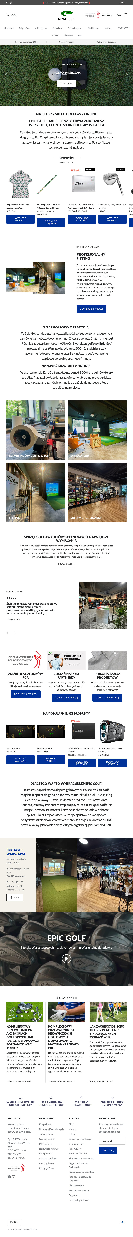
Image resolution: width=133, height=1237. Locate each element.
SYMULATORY (123, 28)
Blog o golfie (66, 998)
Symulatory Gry (76, 1143)
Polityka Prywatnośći (79, 1200)
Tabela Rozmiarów (78, 1153)
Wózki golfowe (93, 28)
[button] (66, 959)
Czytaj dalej (65, 564)
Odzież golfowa (41, 28)
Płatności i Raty (76, 1185)
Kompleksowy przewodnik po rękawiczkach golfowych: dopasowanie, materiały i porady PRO (63, 1037)
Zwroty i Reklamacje (79, 1190)
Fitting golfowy (46, 1168)
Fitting (72, 1134)
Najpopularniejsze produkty (66, 713)
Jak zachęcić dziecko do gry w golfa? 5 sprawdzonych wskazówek (107, 1032)
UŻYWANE (68, 35)
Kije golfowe (9, 28)
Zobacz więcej (66, 162)
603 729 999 (14, 1154)
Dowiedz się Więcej (25, 694)
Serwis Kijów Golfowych (80, 1139)
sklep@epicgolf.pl (16, 1157)
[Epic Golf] (66, 15)
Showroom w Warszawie (81, 1158)
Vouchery (108, 28)
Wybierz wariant (20, 219)
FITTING (55, 35)
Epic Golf (17, 1229)
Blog (79, 35)
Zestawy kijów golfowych (51, 1129)
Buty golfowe (45, 1153)
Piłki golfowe (58, 28)
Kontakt (72, 1129)
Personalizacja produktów (81, 1172)
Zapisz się (108, 1150)
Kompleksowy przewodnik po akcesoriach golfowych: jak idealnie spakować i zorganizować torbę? (22, 1037)
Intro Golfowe (75, 1148)
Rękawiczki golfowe (48, 1148)
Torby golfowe (24, 28)
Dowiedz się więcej (91, 309)
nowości (66, 158)
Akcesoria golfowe (75, 28)
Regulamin (74, 1195)
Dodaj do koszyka (51, 222)
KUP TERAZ (67, 79)
